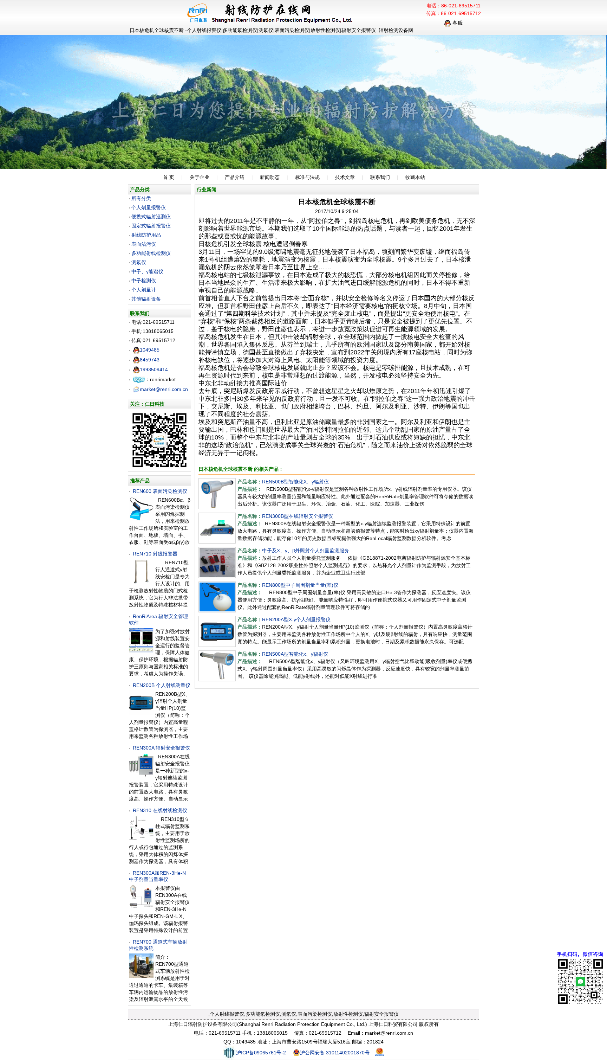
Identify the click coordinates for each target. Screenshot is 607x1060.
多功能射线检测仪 (151, 253)
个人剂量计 (143, 290)
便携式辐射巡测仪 (151, 216)
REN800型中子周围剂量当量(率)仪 (300, 585)
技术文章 (345, 177)
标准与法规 (307, 177)
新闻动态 (270, 177)
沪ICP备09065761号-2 (261, 1052)
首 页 (168, 177)
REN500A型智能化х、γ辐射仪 (295, 654)
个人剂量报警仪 (148, 207)
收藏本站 (415, 177)
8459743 (149, 359)
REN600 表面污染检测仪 (160, 491)
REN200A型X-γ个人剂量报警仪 (296, 619)
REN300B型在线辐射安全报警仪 (297, 516)
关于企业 (199, 177)
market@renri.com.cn (164, 389)
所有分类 (141, 198)
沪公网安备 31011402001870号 (335, 1052)
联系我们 (380, 177)
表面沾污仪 (143, 244)
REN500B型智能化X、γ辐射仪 (295, 481)
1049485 (149, 350)
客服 (457, 23)
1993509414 (154, 369)
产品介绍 (234, 177)
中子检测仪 (143, 280)
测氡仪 (138, 262)
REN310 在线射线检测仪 (160, 810)
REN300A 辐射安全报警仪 (161, 748)
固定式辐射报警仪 (151, 226)
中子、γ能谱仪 (147, 271)
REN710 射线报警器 (155, 554)
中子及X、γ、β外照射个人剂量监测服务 (305, 550)
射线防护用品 (146, 235)
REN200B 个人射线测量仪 (161, 685)
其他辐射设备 (146, 299)
